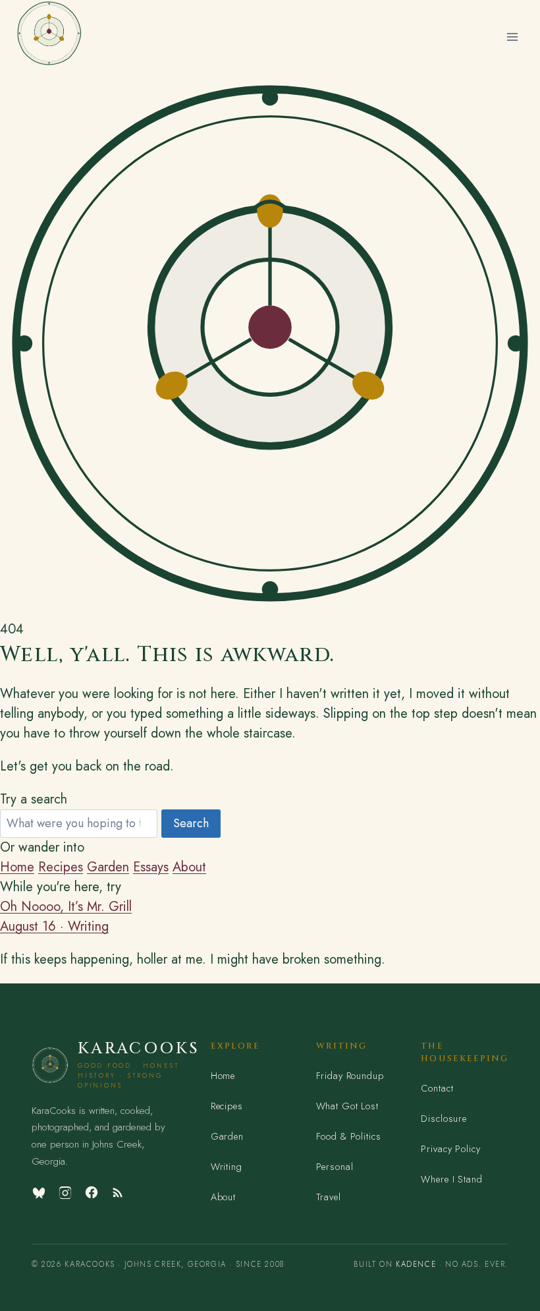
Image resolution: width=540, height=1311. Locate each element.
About (189, 867)
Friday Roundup (350, 1075)
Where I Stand (451, 1179)
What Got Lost (347, 1106)
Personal (335, 1166)
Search (191, 823)
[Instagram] (65, 1192)
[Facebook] (91, 1192)
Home (17, 867)
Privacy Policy (450, 1148)
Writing (226, 1166)
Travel (328, 1197)
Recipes (60, 867)
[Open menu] (512, 36)
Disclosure (444, 1118)
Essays (151, 867)
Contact (437, 1088)
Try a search (33, 799)
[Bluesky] (39, 1192)
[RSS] (118, 1192)
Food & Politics (348, 1136)
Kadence (416, 1264)
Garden (108, 867)
